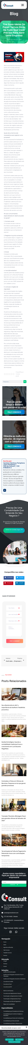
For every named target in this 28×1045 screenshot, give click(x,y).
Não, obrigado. (19, 1039)
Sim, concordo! (9, 1039)
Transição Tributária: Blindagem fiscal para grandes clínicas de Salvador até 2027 (14, 818)
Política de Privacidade (14, 1042)
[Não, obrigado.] (26, 1037)
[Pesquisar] (24, 381)
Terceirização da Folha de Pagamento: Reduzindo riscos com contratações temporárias (14, 853)
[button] (22, 5)
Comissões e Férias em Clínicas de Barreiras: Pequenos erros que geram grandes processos (14, 783)
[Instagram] (4, 490)
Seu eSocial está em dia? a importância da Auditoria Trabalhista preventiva (13, 707)
